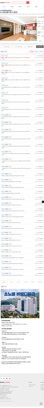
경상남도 (12, 6)
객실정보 (6, 55)
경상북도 (20, 6)
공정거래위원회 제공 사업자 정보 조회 (5, 392)
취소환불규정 (40, 282)
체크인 (4, 46)
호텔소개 (4, 282)
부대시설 (25, 282)
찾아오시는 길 (31, 386)
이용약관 (42, 386)
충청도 (36, 6)
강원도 (4, 6)
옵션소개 (18, 282)
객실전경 (6, 70)
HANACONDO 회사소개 (32, 384)
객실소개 (11, 282)
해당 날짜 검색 (40, 46)
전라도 (28, 6)
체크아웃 (16, 46)
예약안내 (32, 282)
